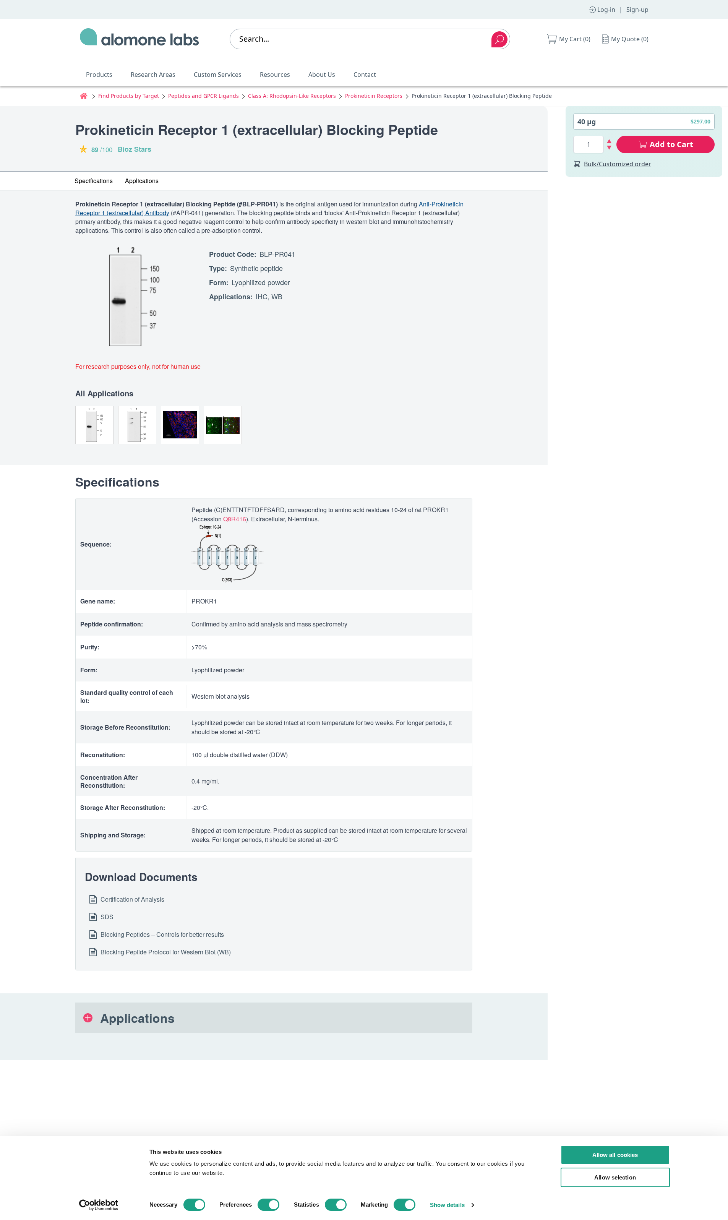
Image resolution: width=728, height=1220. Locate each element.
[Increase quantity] (609, 141)
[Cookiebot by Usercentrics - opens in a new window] (98, 1205)
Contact (364, 74)
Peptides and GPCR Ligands (203, 95)
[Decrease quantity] (609, 148)
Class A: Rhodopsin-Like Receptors (292, 95)
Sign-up (637, 9)
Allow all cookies (615, 1155)
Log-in (606, 9)
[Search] (499, 39)
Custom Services (218, 74)
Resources (275, 74)
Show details (447, 1205)
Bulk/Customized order (617, 164)
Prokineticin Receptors (373, 95)
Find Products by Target (128, 95)
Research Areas (153, 74)
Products (99, 74)
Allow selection (615, 1177)
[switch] (268, 1205)
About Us (321, 74)
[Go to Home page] (139, 39)
